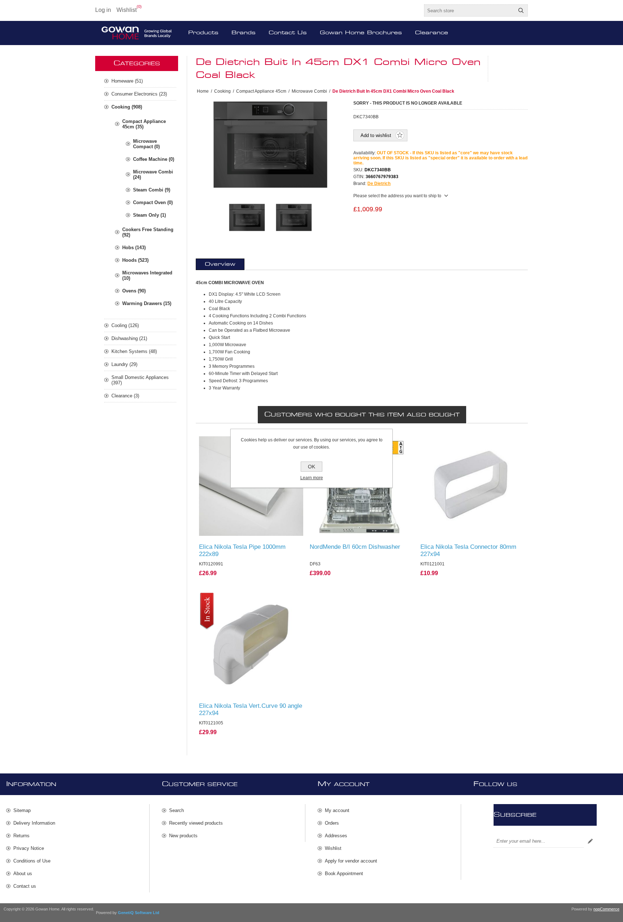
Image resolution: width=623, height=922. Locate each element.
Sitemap (22, 810)
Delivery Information (34, 823)
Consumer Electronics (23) (139, 94)
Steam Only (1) (149, 215)
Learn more (311, 477)
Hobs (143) (134, 247)
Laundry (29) (124, 364)
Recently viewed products (196, 823)
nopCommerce (606, 909)
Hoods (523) (135, 260)
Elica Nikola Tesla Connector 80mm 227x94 (468, 550)
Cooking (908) (126, 107)
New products (183, 835)
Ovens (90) (134, 291)
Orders (332, 823)
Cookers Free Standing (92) (147, 232)
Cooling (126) (125, 325)
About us (22, 873)
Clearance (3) (125, 395)
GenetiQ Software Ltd (138, 912)
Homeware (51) (127, 81)
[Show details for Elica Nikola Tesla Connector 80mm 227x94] (472, 486)
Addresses (336, 835)
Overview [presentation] (220, 264)
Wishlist (333, 848)
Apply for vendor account (351, 861)
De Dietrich (378, 183)
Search (520, 10)
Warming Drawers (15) (146, 303)
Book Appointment (344, 873)
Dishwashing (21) (129, 338)
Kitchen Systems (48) (134, 351)
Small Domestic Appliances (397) (140, 380)
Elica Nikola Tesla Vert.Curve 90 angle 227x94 (250, 709)
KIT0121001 (436, 441)
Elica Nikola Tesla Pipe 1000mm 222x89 (242, 550)
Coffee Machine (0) (153, 159)
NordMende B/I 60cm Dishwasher (355, 546)
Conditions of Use (31, 861)
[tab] (220, 264)
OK (311, 466)
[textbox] (469, 10)
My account (337, 810)
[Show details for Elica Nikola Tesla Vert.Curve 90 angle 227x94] (251, 645)
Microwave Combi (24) (153, 174)
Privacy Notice (28, 848)
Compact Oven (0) (153, 202)
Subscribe (590, 841)
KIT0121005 (215, 599)
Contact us (24, 886)
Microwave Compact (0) (146, 143)
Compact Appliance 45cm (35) (144, 124)
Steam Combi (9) (151, 190)
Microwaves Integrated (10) (147, 275)
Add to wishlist (376, 135)
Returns (21, 835)
